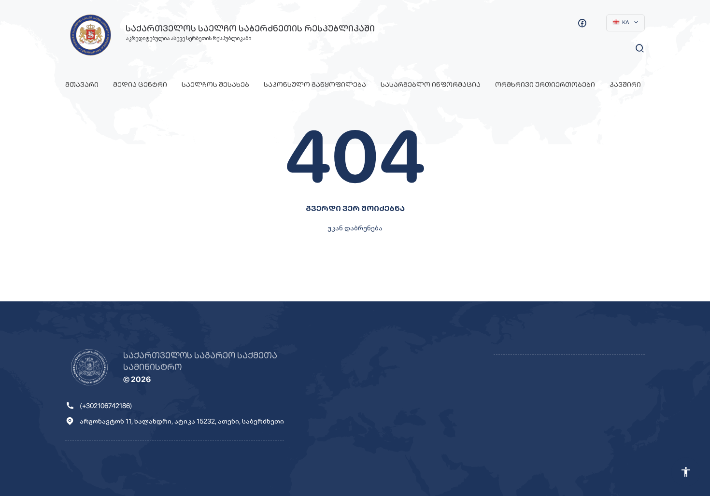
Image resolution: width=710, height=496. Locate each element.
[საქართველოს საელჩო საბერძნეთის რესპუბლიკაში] (90, 35)
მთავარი (82, 84)
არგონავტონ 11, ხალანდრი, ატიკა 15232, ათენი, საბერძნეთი (182, 421)
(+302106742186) (106, 406)
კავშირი (625, 84)
